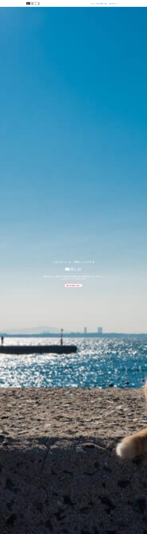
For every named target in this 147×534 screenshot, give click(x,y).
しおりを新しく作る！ (74, 285)
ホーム (92, 3)
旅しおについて (114, 3)
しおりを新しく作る (102, 3)
